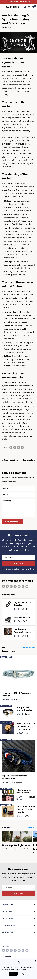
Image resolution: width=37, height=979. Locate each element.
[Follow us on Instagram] (11, 586)
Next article (27, 460)
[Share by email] (22, 447)
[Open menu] (3, 7)
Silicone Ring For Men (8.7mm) (23, 791)
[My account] (29, 7)
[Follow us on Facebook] (3, 586)
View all (31, 827)
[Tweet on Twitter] (18, 447)
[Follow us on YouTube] (19, 586)
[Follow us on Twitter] (7, 586)
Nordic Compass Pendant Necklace (22, 630)
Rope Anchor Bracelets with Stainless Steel (14, 777)
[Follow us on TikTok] (23, 586)
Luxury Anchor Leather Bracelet (24, 708)
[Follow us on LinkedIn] (26, 586)
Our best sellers (28, 647)
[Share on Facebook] (10, 447)
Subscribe (18, 563)
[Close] (35, 961)
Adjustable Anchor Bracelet (22, 603)
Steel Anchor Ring (22, 617)
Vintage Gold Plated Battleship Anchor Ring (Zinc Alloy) (25, 726)
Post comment (12, 521)
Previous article (11, 460)
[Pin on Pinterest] (14, 447)
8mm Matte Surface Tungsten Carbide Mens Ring (25, 809)
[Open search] (25, 7)
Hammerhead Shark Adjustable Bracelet (16, 694)
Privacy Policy (21, 969)
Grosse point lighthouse (16, 845)
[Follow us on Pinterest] (15, 586)
